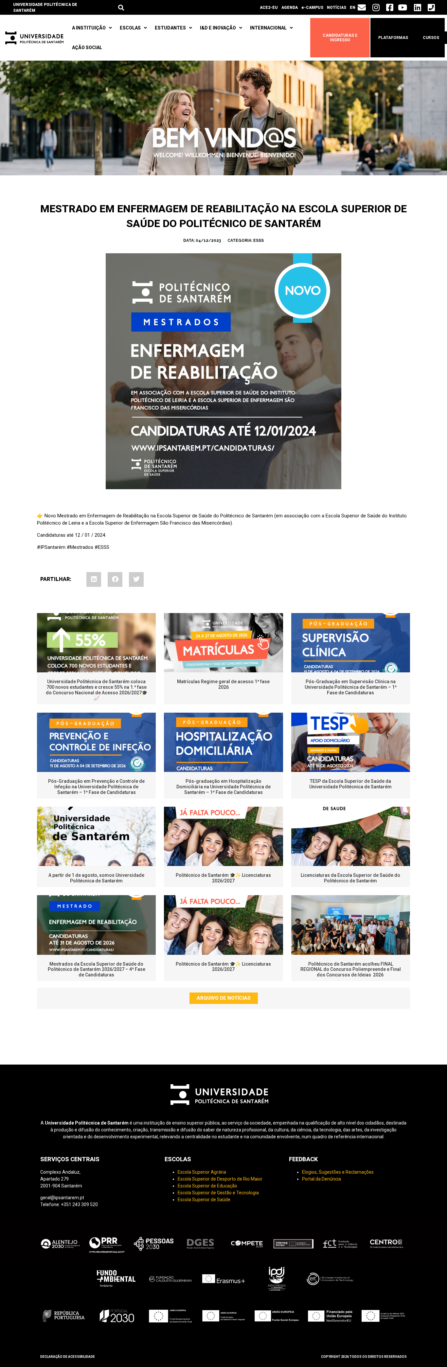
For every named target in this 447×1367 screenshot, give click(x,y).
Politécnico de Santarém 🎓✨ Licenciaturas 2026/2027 (223, 878)
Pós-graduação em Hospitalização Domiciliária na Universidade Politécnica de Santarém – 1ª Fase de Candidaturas (223, 787)
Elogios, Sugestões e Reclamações (338, 1172)
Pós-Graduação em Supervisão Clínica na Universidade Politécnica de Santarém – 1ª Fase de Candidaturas (351, 687)
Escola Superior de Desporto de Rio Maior (220, 1179)
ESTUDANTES (170, 27)
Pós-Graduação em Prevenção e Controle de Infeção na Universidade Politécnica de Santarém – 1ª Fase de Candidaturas (96, 787)
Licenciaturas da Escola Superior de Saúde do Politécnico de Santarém (350, 878)
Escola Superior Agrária (202, 1172)
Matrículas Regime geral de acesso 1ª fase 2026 (223, 684)
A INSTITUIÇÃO (89, 27)
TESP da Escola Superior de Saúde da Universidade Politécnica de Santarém (350, 784)
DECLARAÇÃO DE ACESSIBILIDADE (67, 1356)
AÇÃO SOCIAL (87, 47)
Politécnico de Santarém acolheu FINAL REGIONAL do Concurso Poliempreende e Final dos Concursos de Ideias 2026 (350, 969)
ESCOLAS (130, 27)
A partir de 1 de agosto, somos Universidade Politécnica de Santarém (96, 878)
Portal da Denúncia (321, 1179)
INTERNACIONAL (268, 27)
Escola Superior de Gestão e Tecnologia (218, 1192)
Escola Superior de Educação (207, 1185)
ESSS (258, 240)
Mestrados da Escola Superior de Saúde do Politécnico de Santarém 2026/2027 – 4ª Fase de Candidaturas (96, 969)
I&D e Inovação (218, 27)
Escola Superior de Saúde (204, 1199)
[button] (121, 7)
